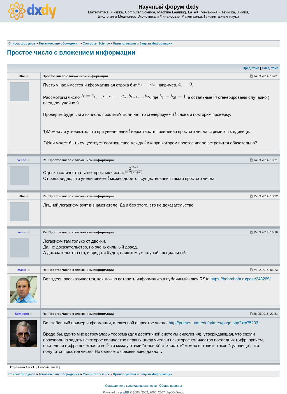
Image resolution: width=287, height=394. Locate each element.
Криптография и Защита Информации (142, 374)
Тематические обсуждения (59, 374)
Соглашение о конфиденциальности (131, 385)
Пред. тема (251, 68)
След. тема (270, 68)
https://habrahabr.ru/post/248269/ (240, 279)
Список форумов (21, 374)
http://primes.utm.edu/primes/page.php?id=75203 (213, 323)
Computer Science (96, 374)
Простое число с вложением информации (71, 52)
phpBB (124, 392)
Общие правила (170, 385)
